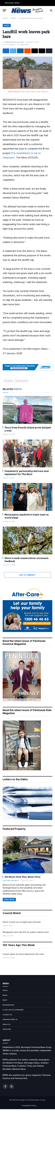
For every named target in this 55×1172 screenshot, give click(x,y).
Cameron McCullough (14, 42)
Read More (9, 899)
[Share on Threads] (34, 50)
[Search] (51, 10)
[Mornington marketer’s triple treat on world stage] (27, 497)
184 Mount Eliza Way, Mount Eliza (22, 876)
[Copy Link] (49, 50)
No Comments (10, 44)
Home (5, 990)
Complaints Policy (28, 1105)
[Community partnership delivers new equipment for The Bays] (27, 453)
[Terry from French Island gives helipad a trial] (27, 410)
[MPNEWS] (27, 10)
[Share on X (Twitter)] (13, 50)
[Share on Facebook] (6, 50)
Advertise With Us (10, 1019)
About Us (6, 1024)
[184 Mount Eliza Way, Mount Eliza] (27, 854)
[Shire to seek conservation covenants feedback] (27, 540)
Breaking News (12, 3)
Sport (5, 1000)
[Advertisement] (27, 1140)
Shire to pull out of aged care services (22, 922)
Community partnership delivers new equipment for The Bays (27, 472)
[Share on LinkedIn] (20, 50)
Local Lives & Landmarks (13, 1010)
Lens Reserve (22, 381)
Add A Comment (27, 575)
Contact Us (7, 1014)
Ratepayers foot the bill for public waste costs (26, 932)
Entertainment (8, 1005)
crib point (8, 381)
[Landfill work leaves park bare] (27, 73)
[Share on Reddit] (27, 50)
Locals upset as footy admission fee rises (23, 954)
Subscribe (7, 1029)
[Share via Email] (42, 50)
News (6, 25)
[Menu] (4, 10)
